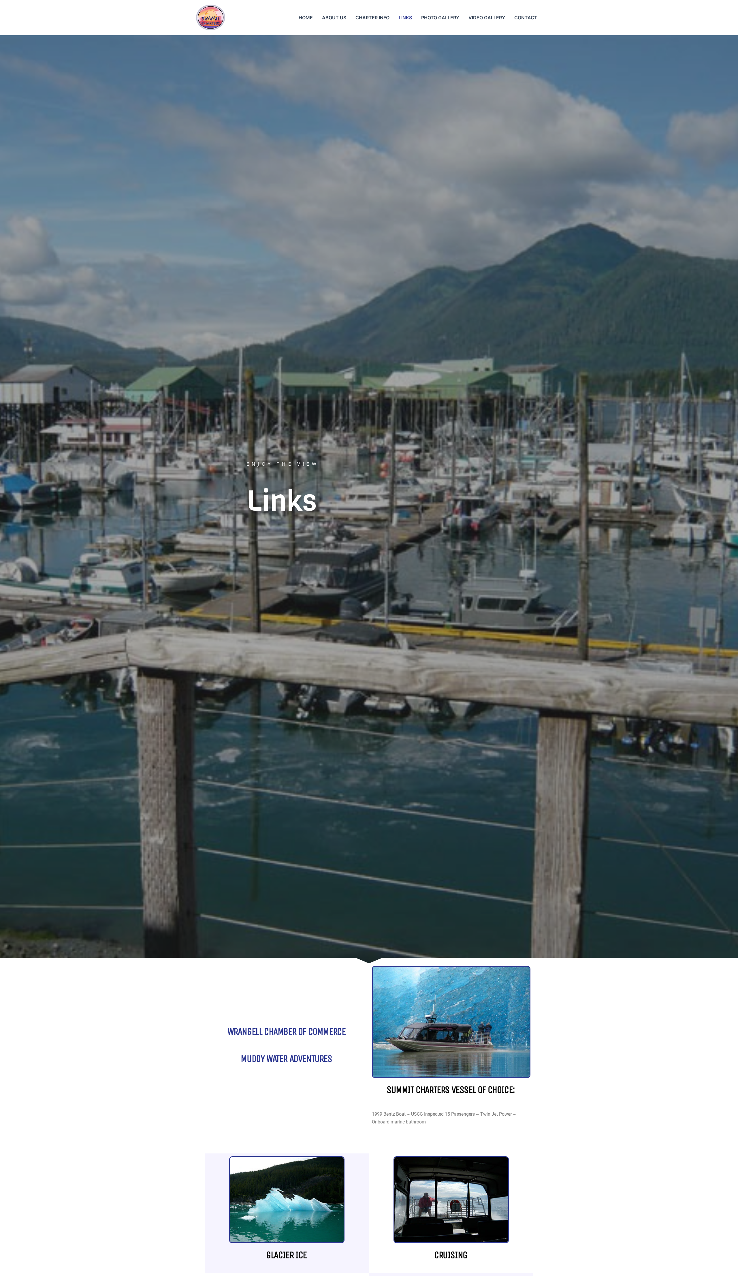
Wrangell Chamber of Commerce (286, 1031)
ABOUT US (334, 17)
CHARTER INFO (372, 17)
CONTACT (525, 17)
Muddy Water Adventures (286, 1058)
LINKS (405, 17)
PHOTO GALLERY (440, 17)
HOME (306, 17)
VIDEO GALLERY (486, 17)
